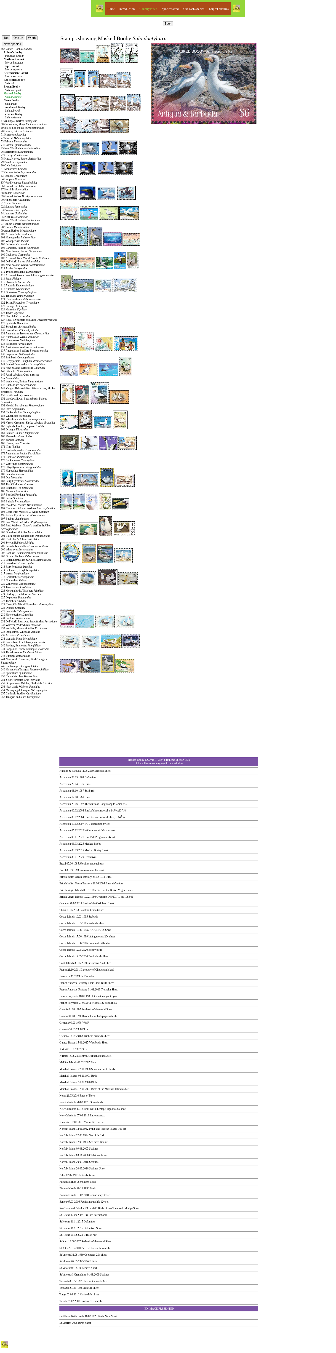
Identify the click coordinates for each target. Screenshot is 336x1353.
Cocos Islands (67, 916)
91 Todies (11, 203)
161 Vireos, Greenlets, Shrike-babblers (28, 422)
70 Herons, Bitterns (17, 131)
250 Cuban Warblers (19, 676)
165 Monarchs (16, 436)
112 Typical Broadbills (21, 271)
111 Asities (14, 268)
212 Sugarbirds (17, 563)
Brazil (62, 863)
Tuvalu (63, 1301)
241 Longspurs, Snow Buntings (25, 649)
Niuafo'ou (64, 1122)
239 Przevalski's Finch (23, 642)
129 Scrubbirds (18, 326)
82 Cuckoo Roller (18, 172)
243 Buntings (15, 655)
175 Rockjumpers (18, 460)
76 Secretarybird (17, 151)
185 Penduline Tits (17, 487)
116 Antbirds (17, 285)
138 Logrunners (18, 354)
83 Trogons (14, 175)
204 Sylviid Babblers (17, 542)
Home (111, 9)
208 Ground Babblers (20, 556)
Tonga (62, 1294)
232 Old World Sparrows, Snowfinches (29, 621)
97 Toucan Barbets (20, 223)
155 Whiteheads (16, 415)
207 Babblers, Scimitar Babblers (24, 553)
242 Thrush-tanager (21, 652)
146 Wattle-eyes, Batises (22, 381)
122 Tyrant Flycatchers (20, 302)
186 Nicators (14, 491)
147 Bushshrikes (18, 385)
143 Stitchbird (16, 371)
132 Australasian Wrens (20, 337)
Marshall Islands (68, 1069)
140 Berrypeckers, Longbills (26, 361)
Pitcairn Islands (67, 1181)
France (63, 969)
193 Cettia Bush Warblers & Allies (25, 511)
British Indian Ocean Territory (75, 876)
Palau (62, 1175)
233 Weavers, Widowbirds (21, 625)
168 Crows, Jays (15, 443)
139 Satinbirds (17, 357)
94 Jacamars (14, 213)
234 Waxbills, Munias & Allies (24, 628)
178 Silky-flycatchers (21, 467)
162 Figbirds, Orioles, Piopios (23, 426)
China (62, 910)
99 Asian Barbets (18, 230)
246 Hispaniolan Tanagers (24, 669)
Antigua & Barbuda (70, 770)
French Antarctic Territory (73, 983)
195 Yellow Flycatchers (23, 515)
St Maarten (65, 1322)
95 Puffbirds (14, 217)
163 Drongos (14, 429)
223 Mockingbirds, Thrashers (22, 590)
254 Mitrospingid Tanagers (24, 690)
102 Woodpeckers (15, 241)
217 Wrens (15, 573)
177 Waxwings (17, 463)
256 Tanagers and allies (20, 697)
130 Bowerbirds (20, 330)
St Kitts (63, 1241)
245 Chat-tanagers (19, 666)
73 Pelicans (14, 141)
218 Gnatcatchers (17, 577)
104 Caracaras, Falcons (20, 247)
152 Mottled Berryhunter (22, 405)
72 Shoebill (16, 138)
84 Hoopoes (13, 179)
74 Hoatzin (16, 145)
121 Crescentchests (21, 299)
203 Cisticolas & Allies (20, 539)
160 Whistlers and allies (23, 419)
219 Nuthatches (14, 580)
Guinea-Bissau (67, 1042)
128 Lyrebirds (15, 323)
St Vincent (65, 1254)
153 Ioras (13, 409)
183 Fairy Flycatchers (20, 481)
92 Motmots (14, 206)
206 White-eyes (17, 549)
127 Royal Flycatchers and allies (29, 319)
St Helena (64, 1215)
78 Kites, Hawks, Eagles (21, 158)
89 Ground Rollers (21, 196)
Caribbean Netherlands (71, 1316)
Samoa (63, 1201)
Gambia (63, 1009)
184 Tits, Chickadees (17, 484)
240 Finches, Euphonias (20, 645)
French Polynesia (68, 996)
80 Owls (11, 165)
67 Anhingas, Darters (19, 121)
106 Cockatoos (15, 254)
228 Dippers (13, 607)
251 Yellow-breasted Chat (20, 679)
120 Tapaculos (17, 295)
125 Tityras (12, 313)
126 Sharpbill (15, 316)
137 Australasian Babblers (24, 350)
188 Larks (12, 498)
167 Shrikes (12, 439)
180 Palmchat (13, 474)
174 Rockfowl (16, 457)
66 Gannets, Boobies (16, 49)
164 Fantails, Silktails (20, 433)
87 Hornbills (14, 189)
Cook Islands (66, 963)
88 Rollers (13, 193)
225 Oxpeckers (16, 597)
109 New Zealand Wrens (23, 265)
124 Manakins (14, 309)
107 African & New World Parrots (26, 258)
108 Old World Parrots (20, 261)
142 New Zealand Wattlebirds (23, 367)
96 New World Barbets (20, 220)
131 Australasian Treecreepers (25, 333)
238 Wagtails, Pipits (19, 638)
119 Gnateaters (19, 292)
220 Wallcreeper (18, 583)
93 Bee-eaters (14, 210)
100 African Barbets (17, 234)
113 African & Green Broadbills (27, 275)
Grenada (64, 1022)
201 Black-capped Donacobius (25, 535)
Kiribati (63, 1049)
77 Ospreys (14, 155)
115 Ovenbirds (16, 282)
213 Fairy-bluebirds (16, 566)
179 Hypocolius (17, 470)
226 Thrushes (13, 601)
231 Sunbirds (16, 618)
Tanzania (64, 1281)
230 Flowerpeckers (17, 614)
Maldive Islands (68, 1062)
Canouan (64, 903)
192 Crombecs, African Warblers (28, 508)
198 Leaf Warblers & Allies (24, 522)
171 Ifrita (10, 446)
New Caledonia (67, 1102)
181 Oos (11, 477)
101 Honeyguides (18, 237)
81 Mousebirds (14, 169)
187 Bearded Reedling (19, 494)
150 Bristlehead (17, 395)
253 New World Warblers (20, 686)
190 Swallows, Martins (21, 505)
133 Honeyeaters (18, 340)
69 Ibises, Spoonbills (22, 127)
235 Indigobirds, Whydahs (20, 631)
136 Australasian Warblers (22, 347)
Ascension (65, 777)
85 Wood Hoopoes (19, 182)
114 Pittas (11, 278)
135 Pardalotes (16, 343)
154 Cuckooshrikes (20, 412)
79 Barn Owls (14, 162)
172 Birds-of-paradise (21, 450)
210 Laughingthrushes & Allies (26, 559)
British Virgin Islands (71, 890)
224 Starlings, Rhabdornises (22, 594)
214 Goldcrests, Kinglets (20, 570)
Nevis (62, 1095)
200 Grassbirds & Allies (21, 532)
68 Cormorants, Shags (24, 124)
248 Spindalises (16, 673)
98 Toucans (15, 227)
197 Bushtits (15, 518)
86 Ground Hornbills (19, 186)
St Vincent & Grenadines (72, 1274)
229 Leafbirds (17, 611)
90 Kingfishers (15, 199)
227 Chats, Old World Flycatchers (27, 604)
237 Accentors (15, 635)
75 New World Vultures (20, 148)
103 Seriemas (15, 244)
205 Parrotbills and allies (25, 546)
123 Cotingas (14, 306)
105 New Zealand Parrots (21, 251)
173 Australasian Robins (20, 453)
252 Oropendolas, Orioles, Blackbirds (26, 683)
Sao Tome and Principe (71, 1208)
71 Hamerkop (13, 134)
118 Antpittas (15, 289)
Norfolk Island (67, 1128)
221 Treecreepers (16, 587)
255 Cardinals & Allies (21, 693)
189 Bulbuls (15, 501)
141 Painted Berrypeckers (23, 364)
